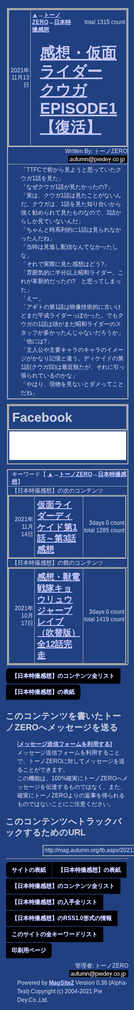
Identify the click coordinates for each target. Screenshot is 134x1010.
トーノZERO (75, 474)
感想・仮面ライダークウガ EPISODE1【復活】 (78, 89)
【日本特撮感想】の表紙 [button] (43, 692)
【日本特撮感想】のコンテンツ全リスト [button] (63, 676)
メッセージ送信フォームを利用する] (65, 744)
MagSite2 (61, 983)
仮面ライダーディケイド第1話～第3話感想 (57, 527)
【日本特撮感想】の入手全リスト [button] (55, 902)
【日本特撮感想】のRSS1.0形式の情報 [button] (62, 918)
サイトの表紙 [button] (29, 870)
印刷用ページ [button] (29, 950)
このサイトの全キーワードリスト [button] (55, 934)
